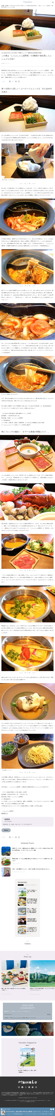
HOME (2, 5)
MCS (49, 1100)
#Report (6, 830)
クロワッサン (19, 1100)
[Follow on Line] (32, 1087)
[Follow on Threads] (36, 1087)
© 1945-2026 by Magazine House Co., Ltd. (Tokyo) (27, 1097)
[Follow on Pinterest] (29, 1087)
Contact (20, 1095)
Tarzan (36, 1100)
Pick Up (27, 957)
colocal (39, 1100)
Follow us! (27, 1033)
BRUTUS (8, 1100)
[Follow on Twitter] (26, 1087)
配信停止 (49, 1014)
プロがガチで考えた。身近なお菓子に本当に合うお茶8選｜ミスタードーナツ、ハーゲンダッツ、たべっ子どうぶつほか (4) (30, 1111)
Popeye (29, 1100)
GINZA (22, 1100)
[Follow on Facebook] (22, 1087)
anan (6, 1100)
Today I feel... (7, 1109)
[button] (21, 184)
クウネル (25, 1100)
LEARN (6, 5)
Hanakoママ (43, 1100)
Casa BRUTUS (13, 1100)
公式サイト (5, 813)
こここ (47, 1100)
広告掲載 (27, 1101)
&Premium (33, 1100)
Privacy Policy (32, 1101)
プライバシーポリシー (17, 1017)
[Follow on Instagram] (19, 1087)
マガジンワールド (23, 1101)
